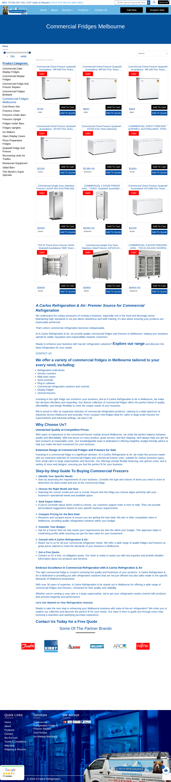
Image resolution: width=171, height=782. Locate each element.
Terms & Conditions (15, 741)
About (54, 10)
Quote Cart (163, 2)
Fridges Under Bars (13, 123)
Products (9, 730)
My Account (10, 737)
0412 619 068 (59, 2)
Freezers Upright (12, 119)
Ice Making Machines (45, 736)
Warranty (9, 745)
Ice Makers (9, 132)
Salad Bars (9, 167)
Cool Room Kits (11, 106)
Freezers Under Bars (14, 115)
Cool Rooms (40, 732)
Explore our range (129, 343)
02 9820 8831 (75, 2)
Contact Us (101, 10)
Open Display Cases (14, 136)
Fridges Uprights (12, 127)
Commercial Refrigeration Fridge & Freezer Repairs (45, 725)
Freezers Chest (11, 110)
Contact (8, 733)
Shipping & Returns (15, 749)
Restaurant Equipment (15, 163)
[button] (12, 772)
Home (43, 10)
